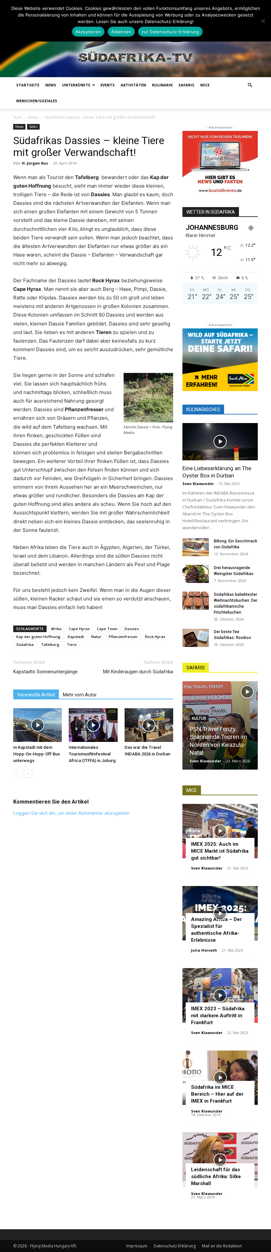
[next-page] (28, 774)
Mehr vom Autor (80, 694)
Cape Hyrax (79, 628)
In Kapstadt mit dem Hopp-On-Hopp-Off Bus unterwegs (36, 754)
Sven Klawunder (198, 483)
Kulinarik (162, 84)
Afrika (56, 628)
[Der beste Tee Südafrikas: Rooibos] (195, 638)
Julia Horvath (204, 950)
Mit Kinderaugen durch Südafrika (138, 672)
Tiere (72, 644)
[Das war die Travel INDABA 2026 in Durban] (149, 725)
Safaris (186, 84)
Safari (33, 126)
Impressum (136, 1246)
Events (107, 84)
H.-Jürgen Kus (35, 163)
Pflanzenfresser (123, 636)
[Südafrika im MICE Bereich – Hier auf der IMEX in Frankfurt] (220, 1078)
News (50, 84)
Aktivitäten (133, 84)
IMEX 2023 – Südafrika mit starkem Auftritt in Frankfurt (218, 1015)
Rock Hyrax (155, 636)
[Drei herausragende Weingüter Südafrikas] (195, 574)
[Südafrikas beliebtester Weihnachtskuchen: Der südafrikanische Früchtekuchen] (195, 601)
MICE (205, 84)
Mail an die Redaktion (222, 1246)
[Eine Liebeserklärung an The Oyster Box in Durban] (220, 441)
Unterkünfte (76, 84)
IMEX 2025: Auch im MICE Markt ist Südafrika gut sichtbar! (220, 851)
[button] (250, 85)
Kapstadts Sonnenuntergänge (45, 672)
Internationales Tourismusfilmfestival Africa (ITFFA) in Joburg (92, 754)
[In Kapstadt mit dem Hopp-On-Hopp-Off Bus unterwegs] (37, 725)
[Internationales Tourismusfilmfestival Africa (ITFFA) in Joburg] (93, 725)
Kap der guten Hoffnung (38, 636)
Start (17, 117)
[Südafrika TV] (135, 43)
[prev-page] (17, 774)
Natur (96, 636)
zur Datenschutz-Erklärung (170, 31)
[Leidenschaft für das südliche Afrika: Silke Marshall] (220, 1160)
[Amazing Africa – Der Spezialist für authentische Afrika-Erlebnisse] (220, 913)
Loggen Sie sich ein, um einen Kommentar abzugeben (71, 813)
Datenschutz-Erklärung (175, 1246)
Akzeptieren (88, 31)
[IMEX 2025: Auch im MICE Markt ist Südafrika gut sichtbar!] (220, 831)
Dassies (132, 628)
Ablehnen (121, 31)
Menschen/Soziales (36, 100)
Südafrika (25, 644)
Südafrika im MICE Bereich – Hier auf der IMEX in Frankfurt (217, 1094)
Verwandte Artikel (36, 694)
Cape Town (107, 628)
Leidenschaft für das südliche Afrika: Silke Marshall (216, 1176)
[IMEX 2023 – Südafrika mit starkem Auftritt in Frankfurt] (220, 995)
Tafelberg (50, 644)
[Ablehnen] (262, 20)
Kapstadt (76, 636)
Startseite (27, 84)
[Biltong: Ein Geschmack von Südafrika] (195, 547)
